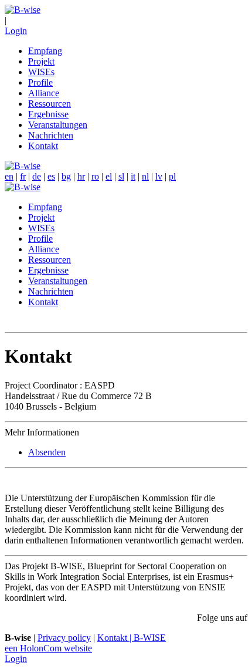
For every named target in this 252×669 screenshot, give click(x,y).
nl (145, 176)
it (133, 176)
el (108, 176)
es (51, 176)
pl (172, 176)
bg (66, 176)
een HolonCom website (48, 648)
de (36, 176)
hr (81, 176)
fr (23, 176)
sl (121, 176)
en (9, 176)
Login (16, 31)
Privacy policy (64, 638)
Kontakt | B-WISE (131, 638)
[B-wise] (22, 10)
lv (158, 176)
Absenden (47, 452)
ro (95, 176)
